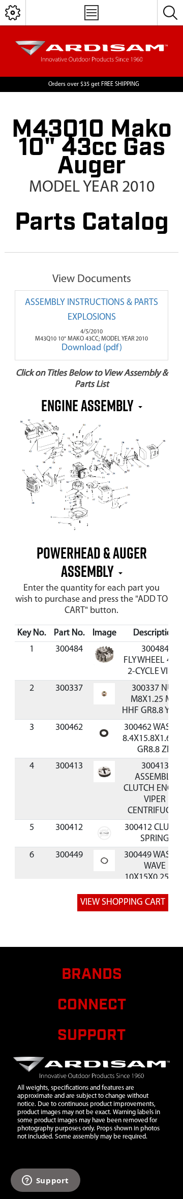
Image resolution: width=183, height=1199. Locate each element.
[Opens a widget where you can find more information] (45, 1181)
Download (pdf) (92, 348)
